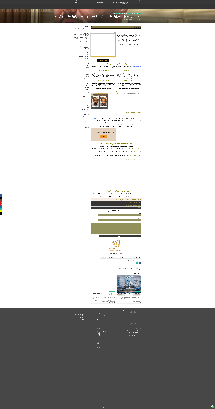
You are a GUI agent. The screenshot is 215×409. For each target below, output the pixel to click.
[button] (92, 101)
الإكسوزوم (87, 63)
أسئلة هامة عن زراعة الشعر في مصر (123, 257)
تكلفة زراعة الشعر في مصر (84, 94)
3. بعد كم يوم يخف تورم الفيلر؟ (133, 207)
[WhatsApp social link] (137, 263)
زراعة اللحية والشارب (117, 13)
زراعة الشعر (138, 13)
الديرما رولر (87, 72)
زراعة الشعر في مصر (132, 13)
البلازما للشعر (87, 65)
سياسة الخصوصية (91, 315)
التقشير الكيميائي (86, 70)
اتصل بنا (81, 319)
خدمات (88, 107)
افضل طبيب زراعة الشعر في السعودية (82, 61)
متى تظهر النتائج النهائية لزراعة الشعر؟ (132, 205)
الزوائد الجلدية (87, 74)
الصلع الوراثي (87, 76)
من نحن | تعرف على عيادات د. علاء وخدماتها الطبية (79, 314)
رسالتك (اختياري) (138, 222)
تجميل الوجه (87, 89)
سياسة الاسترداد (91, 313)
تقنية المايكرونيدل (86, 92)
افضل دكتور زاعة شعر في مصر (84, 58)
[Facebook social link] (140, 263)
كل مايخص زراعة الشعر (136, 66)
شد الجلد (87, 118)
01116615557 (103, 136)
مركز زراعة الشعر (95, 118)
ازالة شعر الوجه (86, 54)
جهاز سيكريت (87, 103)
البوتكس (87, 67)
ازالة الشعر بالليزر (86, 52)
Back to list (139, 269)
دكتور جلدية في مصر (85, 109)
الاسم (140, 213)
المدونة (88, 81)
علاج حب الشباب (86, 121)
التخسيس (87, 69)
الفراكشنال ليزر (86, 78)
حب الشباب (87, 105)
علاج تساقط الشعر (112, 291)
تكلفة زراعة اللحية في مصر (84, 96)
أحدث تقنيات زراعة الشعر (136, 257)
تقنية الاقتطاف (86, 90)
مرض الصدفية (87, 127)
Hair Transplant (86, 50)
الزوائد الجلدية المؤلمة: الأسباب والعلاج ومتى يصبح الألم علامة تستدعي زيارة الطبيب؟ (82, 30)
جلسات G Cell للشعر (85, 98)
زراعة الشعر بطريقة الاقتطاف (126, 148)
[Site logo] (139, 2)
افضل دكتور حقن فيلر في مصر (84, 56)
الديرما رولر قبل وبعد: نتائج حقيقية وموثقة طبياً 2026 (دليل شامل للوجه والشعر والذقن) (82, 46)
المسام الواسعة (86, 83)
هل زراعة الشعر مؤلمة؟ (134, 202)
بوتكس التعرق (86, 87)
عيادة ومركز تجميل (86, 123)
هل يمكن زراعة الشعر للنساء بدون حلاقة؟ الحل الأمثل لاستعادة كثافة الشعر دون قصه (81, 34)
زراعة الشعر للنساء (124, 13)
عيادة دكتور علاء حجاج (103, 114)
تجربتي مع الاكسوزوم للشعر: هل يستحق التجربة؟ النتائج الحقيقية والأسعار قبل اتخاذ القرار (81, 38)
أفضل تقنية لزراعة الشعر (111, 257)
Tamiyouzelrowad (110, 407)
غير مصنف (87, 125)
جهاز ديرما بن (87, 101)
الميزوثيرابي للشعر (86, 85)
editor (134, 19)
